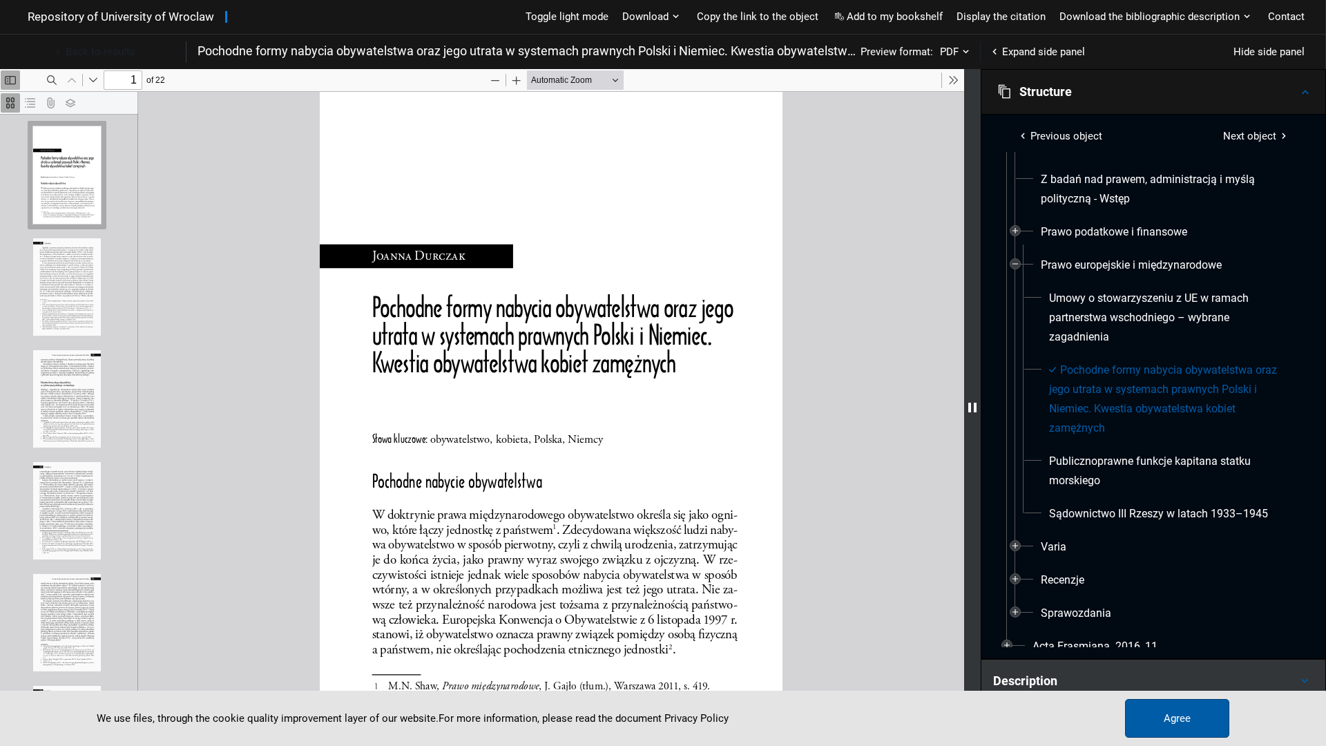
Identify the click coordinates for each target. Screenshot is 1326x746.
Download (645, 16)
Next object (1249, 136)
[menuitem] (1166, 189)
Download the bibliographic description (1149, 16)
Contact (1286, 16)
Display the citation (1001, 16)
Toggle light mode (567, 16)
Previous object (1066, 136)
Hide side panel (1269, 52)
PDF (949, 52)
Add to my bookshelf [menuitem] (895, 16)
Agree (1177, 718)
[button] (1153, 92)
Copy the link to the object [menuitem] (757, 16)
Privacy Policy (696, 718)
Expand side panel (1043, 52)
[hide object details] (972, 407)
